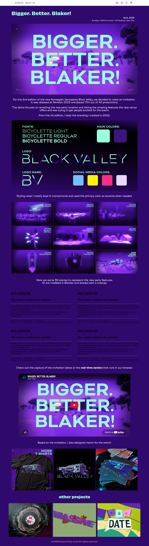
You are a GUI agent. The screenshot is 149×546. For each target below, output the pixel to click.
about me (30, 2)
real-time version (91, 368)
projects (19, 2)
